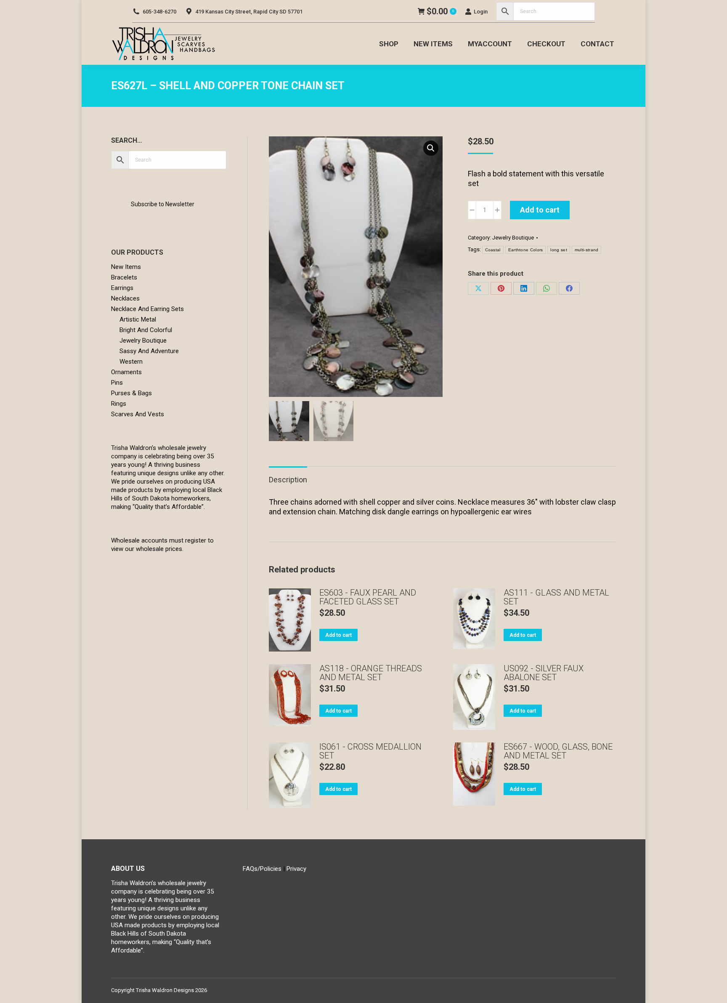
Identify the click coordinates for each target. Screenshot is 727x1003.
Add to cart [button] (338, 635)
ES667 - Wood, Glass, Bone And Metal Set (558, 751)
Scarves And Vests (137, 414)
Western (131, 361)
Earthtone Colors (525, 249)
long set (558, 249)
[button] (430, 148)
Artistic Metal (137, 319)
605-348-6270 (159, 11)
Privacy (296, 869)
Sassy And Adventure (149, 351)
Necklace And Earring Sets (147, 309)
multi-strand (587, 249)
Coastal (493, 249)
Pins (117, 382)
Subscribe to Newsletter (162, 204)
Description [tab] (288, 479)
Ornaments (126, 372)
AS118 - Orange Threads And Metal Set (370, 673)
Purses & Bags (131, 393)
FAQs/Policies (262, 869)
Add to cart (540, 209)
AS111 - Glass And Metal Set (556, 597)
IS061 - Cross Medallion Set (370, 751)
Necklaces (125, 298)
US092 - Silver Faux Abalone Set (544, 673)
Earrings (122, 288)
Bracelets (124, 277)
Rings (118, 403)
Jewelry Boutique (513, 237)
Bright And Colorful (145, 330)
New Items (126, 267)
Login (481, 11)
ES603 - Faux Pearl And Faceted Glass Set (367, 597)
